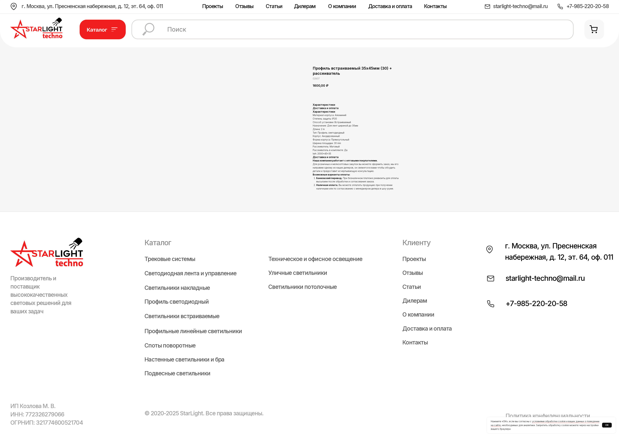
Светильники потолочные (302, 287)
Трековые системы (169, 259)
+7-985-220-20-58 (587, 6)
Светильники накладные (177, 288)
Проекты (212, 6)
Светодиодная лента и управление (190, 273)
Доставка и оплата (390, 6)
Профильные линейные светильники (193, 331)
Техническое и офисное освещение (315, 259)
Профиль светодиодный (176, 301)
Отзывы (244, 6)
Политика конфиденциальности (548, 415)
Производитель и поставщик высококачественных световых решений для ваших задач (40, 295)
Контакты (435, 6)
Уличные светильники (297, 273)
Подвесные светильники (177, 373)
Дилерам (305, 6)
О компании (342, 6)
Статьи (274, 6)
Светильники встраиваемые (181, 316)
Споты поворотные (169, 345)
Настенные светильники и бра (184, 359)
